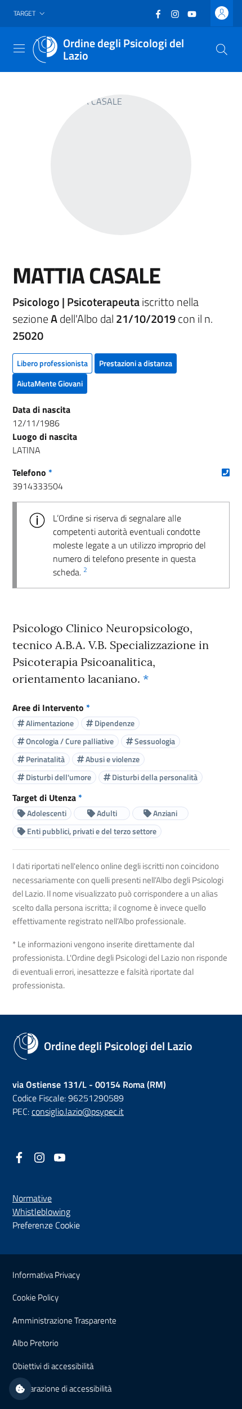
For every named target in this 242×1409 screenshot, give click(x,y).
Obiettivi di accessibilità (52, 1366)
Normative (32, 1198)
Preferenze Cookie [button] (46, 1225)
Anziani (164, 813)
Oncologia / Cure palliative (69, 741)
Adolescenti (45, 813)
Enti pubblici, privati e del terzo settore (90, 831)
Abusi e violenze (112, 759)
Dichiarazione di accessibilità (61, 1388)
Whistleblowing (41, 1211)
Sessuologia (154, 741)
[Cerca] (221, 49)
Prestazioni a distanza (135, 363)
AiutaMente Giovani (50, 383)
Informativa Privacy (46, 1274)
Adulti (106, 813)
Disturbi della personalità (154, 777)
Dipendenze (114, 723)
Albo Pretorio (35, 1342)
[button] (30, 14)
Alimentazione (49, 723)
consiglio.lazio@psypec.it (78, 1111)
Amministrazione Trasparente (64, 1320)
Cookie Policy (35, 1297)
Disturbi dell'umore (57, 777)
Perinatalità (44, 759)
